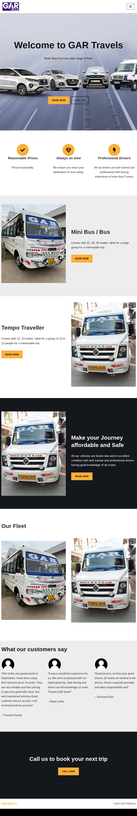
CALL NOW (68, 771)
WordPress (32, 812)
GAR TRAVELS (9, 803)
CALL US (80, 100)
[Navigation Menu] (130, 6)
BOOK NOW (58, 100)
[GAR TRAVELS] (11, 6)
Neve (6, 812)
